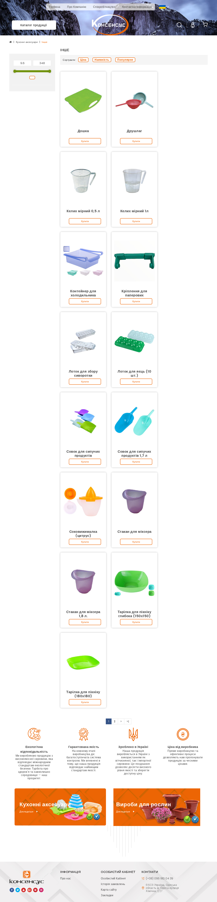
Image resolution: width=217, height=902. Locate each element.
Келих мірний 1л (134, 211)
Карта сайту (109, 890)
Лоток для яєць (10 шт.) (134, 373)
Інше (44, 42)
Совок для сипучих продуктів (83, 453)
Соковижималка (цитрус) (83, 533)
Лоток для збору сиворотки (83, 373)
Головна (54, 7)
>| (128, 721)
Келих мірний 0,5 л (83, 211)
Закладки (107, 895)
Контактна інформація (137, 7)
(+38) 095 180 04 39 (159, 878)
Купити (85, 141)
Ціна (83, 60)
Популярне (125, 60)
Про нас (65, 878)
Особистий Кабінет (113, 878)
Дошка (83, 131)
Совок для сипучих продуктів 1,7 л (134, 453)
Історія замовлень (113, 884)
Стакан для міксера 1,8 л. (83, 613)
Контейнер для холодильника (83, 293)
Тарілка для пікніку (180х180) (83, 694)
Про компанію (76, 7)
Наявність (102, 60)
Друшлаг (134, 131)
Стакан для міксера (134, 531)
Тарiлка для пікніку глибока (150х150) (134, 613)
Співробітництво (104, 7)
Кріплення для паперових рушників (134, 295)
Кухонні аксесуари (27, 42)
